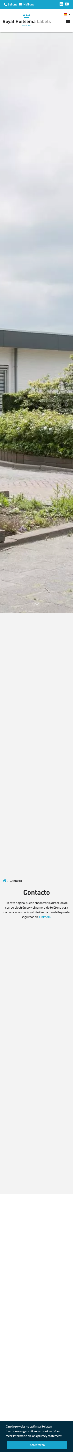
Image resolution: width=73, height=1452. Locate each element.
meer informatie (16, 1436)
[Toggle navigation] (67, 21)
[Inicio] (4, 880)
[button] (63, 1436)
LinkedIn (45, 917)
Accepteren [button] (37, 1445)
